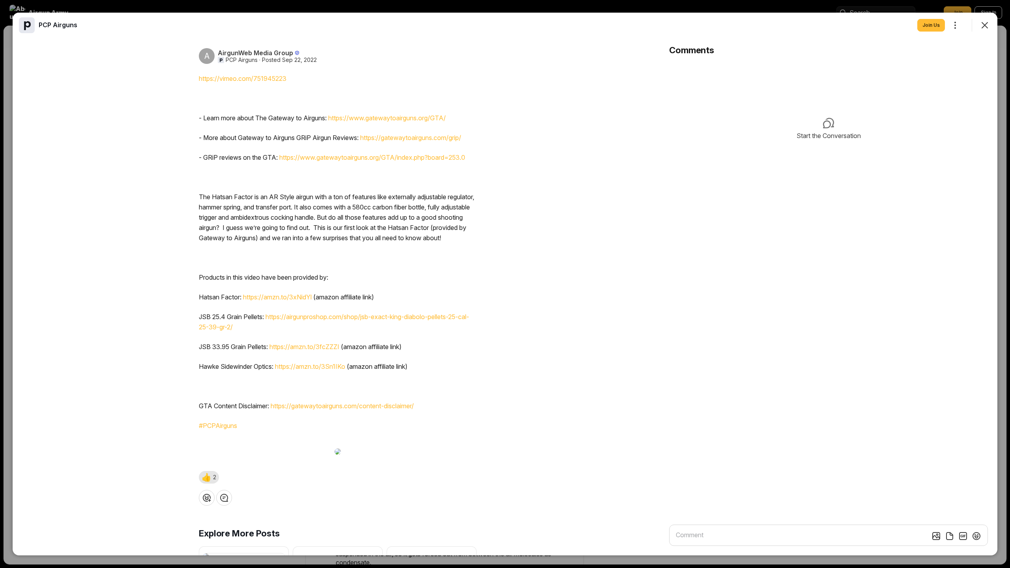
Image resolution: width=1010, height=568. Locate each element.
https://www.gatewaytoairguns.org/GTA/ (387, 118)
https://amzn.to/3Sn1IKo (310, 366)
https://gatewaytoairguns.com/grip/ (410, 138)
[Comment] (224, 498)
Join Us (931, 25)
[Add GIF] (963, 536)
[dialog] (505, 284)
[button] (209, 477)
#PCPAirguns (218, 426)
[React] (206, 497)
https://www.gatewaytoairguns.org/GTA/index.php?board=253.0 (372, 157)
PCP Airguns (242, 60)
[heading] (58, 25)
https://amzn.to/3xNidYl (277, 297)
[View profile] (27, 25)
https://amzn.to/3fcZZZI (304, 347)
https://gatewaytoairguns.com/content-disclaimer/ (342, 406)
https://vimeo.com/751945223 (242, 78)
